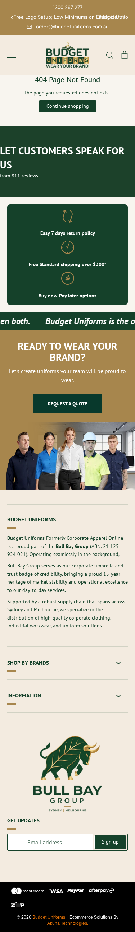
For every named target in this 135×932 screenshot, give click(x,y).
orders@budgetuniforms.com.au (72, 26)
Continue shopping (67, 106)
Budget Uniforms (48, 917)
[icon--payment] (28, 892)
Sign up (110, 842)
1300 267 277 (67, 7)
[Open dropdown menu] (118, 663)
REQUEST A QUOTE (67, 403)
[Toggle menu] (11, 54)
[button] (11, 17)
